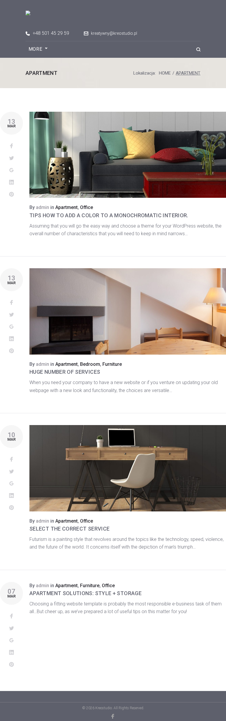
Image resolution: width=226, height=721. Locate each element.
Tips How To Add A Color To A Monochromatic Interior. (108, 215)
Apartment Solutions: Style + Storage (85, 593)
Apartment (66, 207)
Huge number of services (64, 372)
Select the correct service (69, 529)
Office (86, 207)
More (35, 49)
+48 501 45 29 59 (51, 33)
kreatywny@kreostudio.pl (114, 33)
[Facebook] (113, 716)
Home (165, 73)
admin (42, 207)
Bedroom (90, 364)
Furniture (112, 364)
